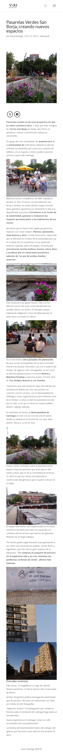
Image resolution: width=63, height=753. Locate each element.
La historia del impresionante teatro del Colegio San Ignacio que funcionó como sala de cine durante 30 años (31, 731)
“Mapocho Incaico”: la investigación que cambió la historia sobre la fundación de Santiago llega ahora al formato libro (31, 712)
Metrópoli (44, 36)
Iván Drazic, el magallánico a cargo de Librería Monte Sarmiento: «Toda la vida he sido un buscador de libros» (31, 689)
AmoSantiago (16, 36)
